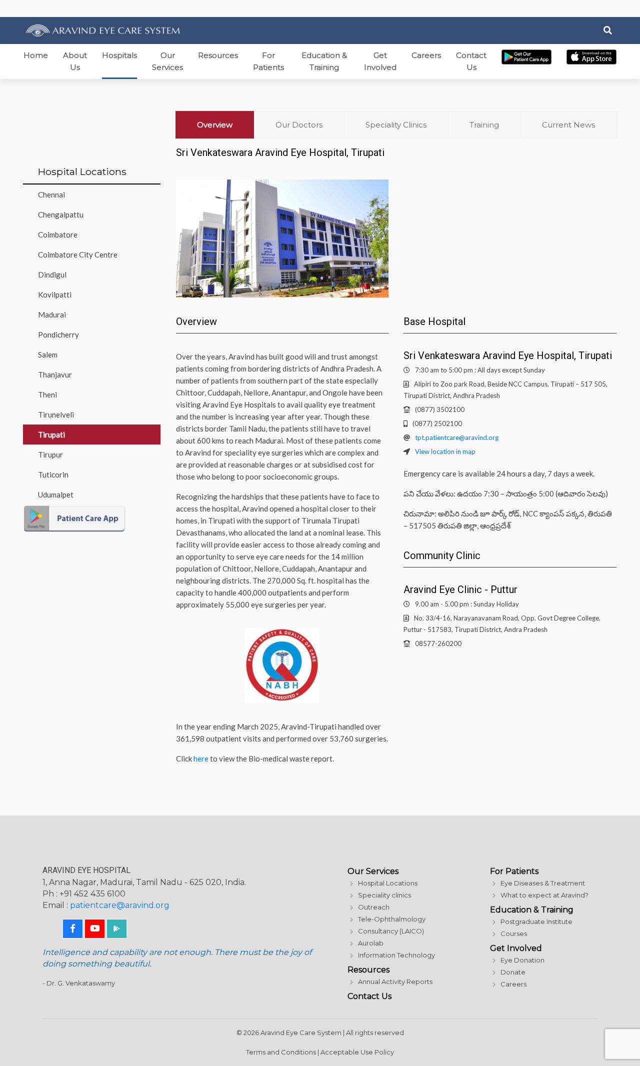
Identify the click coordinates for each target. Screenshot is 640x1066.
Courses (513, 934)
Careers (426, 55)
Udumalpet (56, 494)
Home (36, 55)
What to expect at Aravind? (544, 895)
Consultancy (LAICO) (391, 931)
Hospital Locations (388, 883)
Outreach (374, 907)
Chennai (51, 194)
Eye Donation (522, 960)
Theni (47, 394)
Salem (48, 354)
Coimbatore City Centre (78, 254)
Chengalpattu (61, 214)
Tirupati (51, 434)
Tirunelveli (56, 414)
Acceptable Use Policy (357, 1052)
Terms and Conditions (281, 1052)
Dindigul (52, 274)
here (201, 758)
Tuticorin (53, 474)
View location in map (445, 452)
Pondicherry (58, 334)
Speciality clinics (384, 895)
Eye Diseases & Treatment (542, 883)
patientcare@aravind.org (120, 905)
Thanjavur (55, 374)
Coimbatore (58, 234)
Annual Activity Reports (395, 982)
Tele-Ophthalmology (392, 919)
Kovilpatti (55, 294)
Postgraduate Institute (536, 922)
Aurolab (371, 943)
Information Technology (396, 955)
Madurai (52, 314)
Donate (513, 972)
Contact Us (471, 61)
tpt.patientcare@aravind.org (456, 438)
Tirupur (50, 454)
